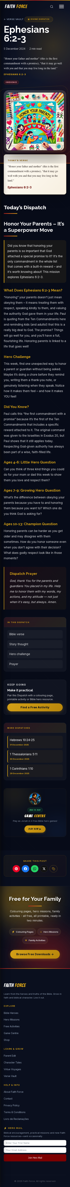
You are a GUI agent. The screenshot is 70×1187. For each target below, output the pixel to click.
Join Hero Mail (35, 1157)
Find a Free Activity (35, 707)
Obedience (11, 82)
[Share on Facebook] (25, 868)
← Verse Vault (14, 19)
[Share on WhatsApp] (34, 868)
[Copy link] (53, 868)
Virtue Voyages (12, 1069)
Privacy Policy (12, 1105)
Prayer (13, 664)
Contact (8, 1098)
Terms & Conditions (14, 1112)
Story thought (18, 644)
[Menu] (61, 6)
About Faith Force (13, 1091)
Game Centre (11, 1033)
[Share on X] (44, 868)
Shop (7, 1039)
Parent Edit (10, 1055)
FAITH (16, 6)
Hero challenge (19, 654)
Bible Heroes (11, 1012)
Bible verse (16, 634)
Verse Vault (10, 1076)
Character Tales (13, 1062)
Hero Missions (12, 1019)
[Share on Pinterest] (16, 868)
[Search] (51, 6)
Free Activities (12, 1026)
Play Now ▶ (35, 829)
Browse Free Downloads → (35, 954)
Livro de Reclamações (16, 1118)
